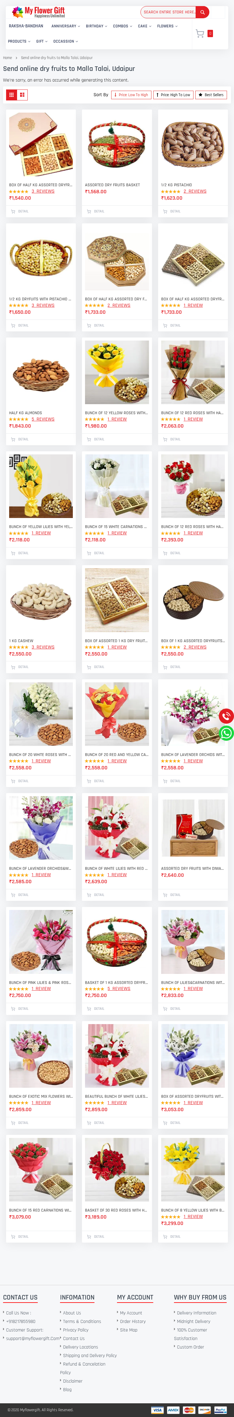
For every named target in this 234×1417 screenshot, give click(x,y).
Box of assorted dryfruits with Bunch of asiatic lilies (193, 1096)
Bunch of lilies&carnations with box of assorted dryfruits (193, 982)
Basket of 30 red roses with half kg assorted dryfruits (117, 1210)
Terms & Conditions (82, 1321)
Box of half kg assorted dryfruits (41, 185)
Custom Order (190, 1347)
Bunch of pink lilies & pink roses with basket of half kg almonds (41, 982)
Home (7, 57)
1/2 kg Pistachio (176, 185)
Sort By (101, 95)
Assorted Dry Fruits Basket (112, 185)
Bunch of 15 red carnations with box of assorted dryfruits (41, 1210)
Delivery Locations (80, 1347)
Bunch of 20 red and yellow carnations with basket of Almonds (117, 754)
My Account (131, 1313)
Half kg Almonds (25, 413)
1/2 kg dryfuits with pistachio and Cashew (41, 299)
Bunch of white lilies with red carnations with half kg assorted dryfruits (117, 868)
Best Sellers (214, 95)
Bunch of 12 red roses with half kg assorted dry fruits (193, 413)
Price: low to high (133, 95)
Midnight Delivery (193, 1321)
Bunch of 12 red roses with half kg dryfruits (193, 527)
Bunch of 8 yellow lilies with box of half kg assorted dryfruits (193, 1210)
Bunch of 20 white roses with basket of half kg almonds (41, 754)
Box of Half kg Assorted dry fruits (117, 299)
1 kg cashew (21, 641)
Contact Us (74, 1338)
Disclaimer (73, 1381)
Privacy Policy (75, 1330)
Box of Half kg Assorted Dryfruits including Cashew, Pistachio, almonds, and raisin (193, 299)
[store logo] (38, 12)
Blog (67, 1390)
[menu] (95, 34)
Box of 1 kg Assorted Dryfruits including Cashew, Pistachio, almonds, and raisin (193, 641)
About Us (72, 1313)
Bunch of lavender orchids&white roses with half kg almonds (41, 868)
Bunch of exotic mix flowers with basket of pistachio (41, 1096)
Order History (133, 1321)
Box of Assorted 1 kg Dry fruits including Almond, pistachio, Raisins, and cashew (117, 641)
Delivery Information (196, 1313)
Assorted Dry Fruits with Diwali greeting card (193, 868)
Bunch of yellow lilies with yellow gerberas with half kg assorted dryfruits (41, 527)
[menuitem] (26, 26)
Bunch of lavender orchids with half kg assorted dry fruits (193, 754)
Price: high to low (175, 95)
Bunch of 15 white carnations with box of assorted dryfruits (117, 527)
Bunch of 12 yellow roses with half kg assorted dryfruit (117, 413)
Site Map (128, 1330)
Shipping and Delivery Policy (90, 1355)
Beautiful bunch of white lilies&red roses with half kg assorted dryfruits (117, 1096)
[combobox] (174, 12)
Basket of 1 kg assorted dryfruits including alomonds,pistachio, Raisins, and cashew (117, 982)
